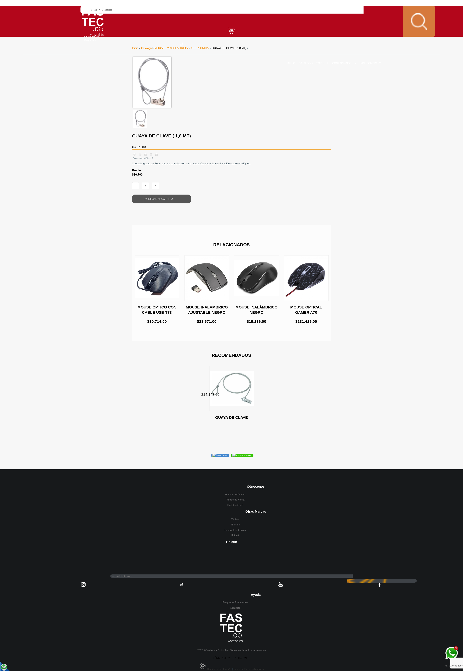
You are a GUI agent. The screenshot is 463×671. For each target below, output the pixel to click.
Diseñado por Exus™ (219, 669)
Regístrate (90, 40)
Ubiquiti (235, 535)
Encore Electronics (235, 530)
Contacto (235, 607)
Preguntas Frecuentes (235, 602)
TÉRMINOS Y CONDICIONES (231, 658)
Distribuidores (235, 505)
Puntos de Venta (235, 499)
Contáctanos (341, 63)
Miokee (235, 519)
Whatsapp (247, 455)
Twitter (224, 455)
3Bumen (235, 524)
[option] (209, 82)
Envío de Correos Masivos (248, 669)
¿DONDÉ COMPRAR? (368, 63)
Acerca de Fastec (235, 494)
